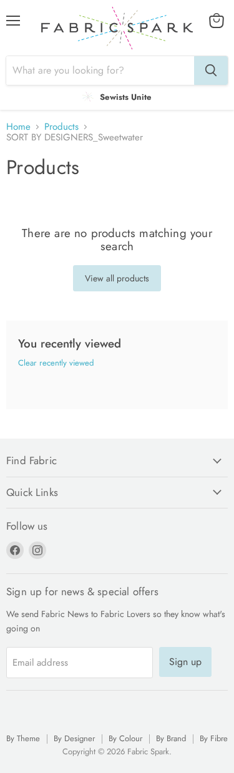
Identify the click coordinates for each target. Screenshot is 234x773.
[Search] (211, 70)
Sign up (185, 661)
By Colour (125, 738)
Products (61, 127)
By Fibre (214, 738)
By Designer (74, 738)
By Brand (171, 738)
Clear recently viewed (56, 362)
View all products (117, 278)
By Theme (23, 738)
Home (18, 127)
